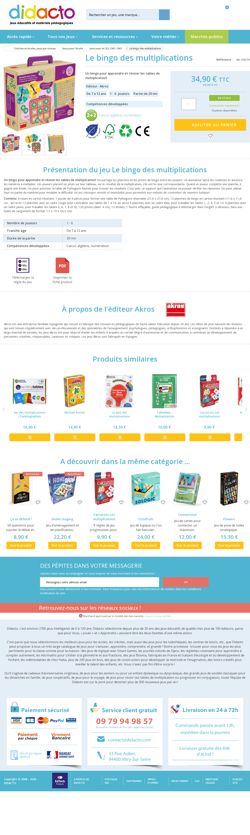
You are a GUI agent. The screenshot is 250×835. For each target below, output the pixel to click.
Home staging (62, 519)
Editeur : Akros (97, 86)
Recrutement (180, 781)
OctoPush (145, 519)
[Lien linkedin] (205, 608)
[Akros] (172, 309)
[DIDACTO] (42, 15)
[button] (4, 409)
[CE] (142, 138)
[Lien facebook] (168, 608)
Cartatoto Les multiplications (104, 516)
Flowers (229, 519)
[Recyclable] (126, 138)
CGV (197, 781)
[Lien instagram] (193, 608)
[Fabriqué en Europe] (93, 138)
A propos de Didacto (81, 781)
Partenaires (134, 781)
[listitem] (29, 409)
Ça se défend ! (21, 519)
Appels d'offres (153, 781)
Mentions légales (212, 781)
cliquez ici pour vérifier (158, 616)
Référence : (225, 59)
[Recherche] (164, 14)
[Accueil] (5, 48)
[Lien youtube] (180, 608)
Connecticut (187, 514)
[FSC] (110, 138)
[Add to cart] (29, 437)
